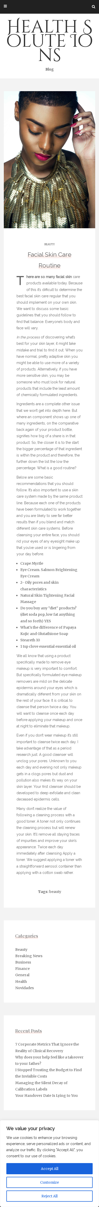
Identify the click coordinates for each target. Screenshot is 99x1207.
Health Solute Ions (49, 43)
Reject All (49, 1196)
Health (21, 981)
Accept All (49, 1168)
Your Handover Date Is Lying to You (46, 1095)
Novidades (24, 988)
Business (23, 962)
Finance (22, 968)
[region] (49, 1163)
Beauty (49, 244)
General (22, 975)
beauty (55, 891)
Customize (49, 1182)
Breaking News (28, 956)
